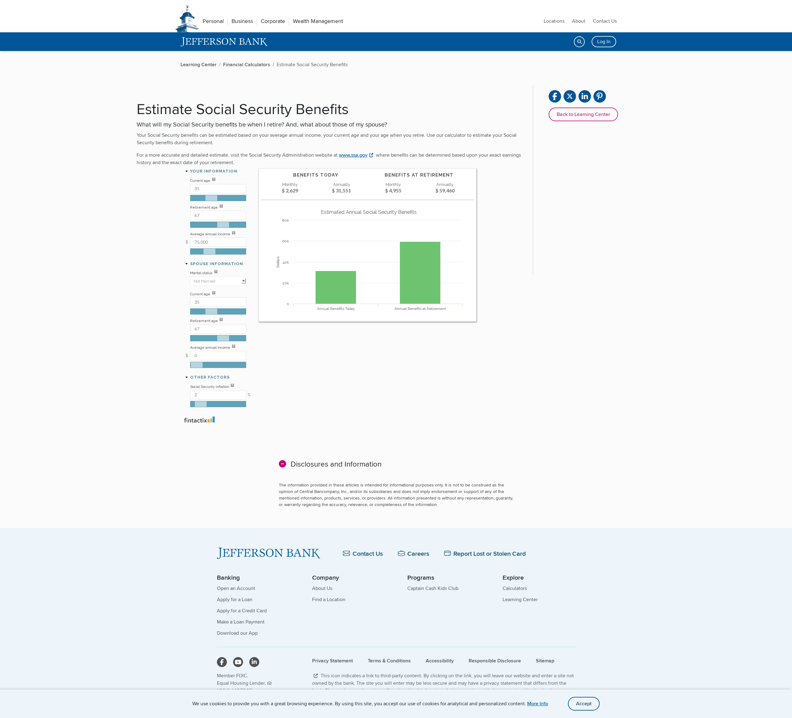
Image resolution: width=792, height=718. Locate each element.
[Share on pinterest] (599, 96)
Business (242, 21)
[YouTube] (238, 662)
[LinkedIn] (254, 662)
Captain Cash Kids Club (432, 588)
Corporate (273, 21)
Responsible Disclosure (495, 660)
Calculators (515, 588)
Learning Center (520, 599)
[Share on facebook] (555, 96)
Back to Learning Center (583, 114)
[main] (396, 318)
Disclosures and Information (336, 464)
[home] (224, 42)
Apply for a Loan (234, 599)
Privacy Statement (332, 660)
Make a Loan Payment (241, 621)
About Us (322, 588)
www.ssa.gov (353, 155)
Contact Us (605, 21)
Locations (554, 21)
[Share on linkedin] (585, 96)
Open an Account (236, 588)
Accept (584, 703)
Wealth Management (318, 21)
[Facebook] (222, 662)
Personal (213, 21)
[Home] (269, 553)
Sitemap (545, 660)
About (578, 21)
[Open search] (579, 41)
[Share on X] (570, 96)
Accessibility (440, 660)
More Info (537, 703)
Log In (604, 41)
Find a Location (328, 599)
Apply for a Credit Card (242, 610)
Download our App (237, 633)
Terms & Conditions (389, 660)
